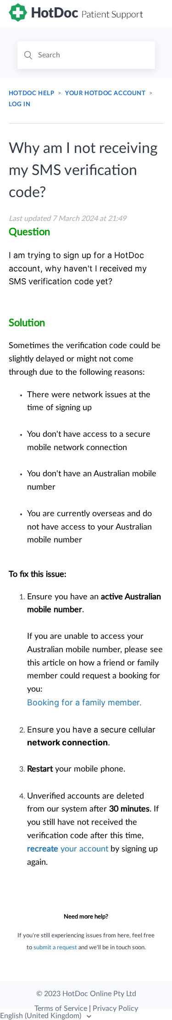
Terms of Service (60, 1008)
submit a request (55, 948)
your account (67, 849)
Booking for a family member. (84, 702)
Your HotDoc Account (105, 93)
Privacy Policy (115, 1008)
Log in (20, 104)
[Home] (76, 19)
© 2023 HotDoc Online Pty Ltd (86, 993)
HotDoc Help (32, 93)
